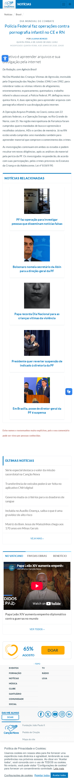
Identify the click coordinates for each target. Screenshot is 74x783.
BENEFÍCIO (60, 555)
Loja (44, 678)
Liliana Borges (39, 39)
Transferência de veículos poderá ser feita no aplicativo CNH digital (33, 485)
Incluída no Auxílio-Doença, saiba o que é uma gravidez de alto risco (33, 512)
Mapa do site (28, 739)
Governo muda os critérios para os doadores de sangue (34, 499)
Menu (64, 4)
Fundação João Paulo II (33, 725)
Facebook (41, 714)
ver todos (37, 629)
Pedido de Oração (31, 732)
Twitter (48, 714)
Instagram (62, 714)
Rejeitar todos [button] (42, 775)
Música (13, 683)
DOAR (10, 717)
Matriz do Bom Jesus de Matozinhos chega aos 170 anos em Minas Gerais (34, 526)
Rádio (45, 673)
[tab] (14, 555)
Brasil (18, 14)
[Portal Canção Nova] (9, 4)
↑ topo (37, 664)
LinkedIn (69, 714)
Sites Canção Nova (70, 4)
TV (43, 668)
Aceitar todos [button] (59, 775)
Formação (15, 673)
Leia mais (59, 768)
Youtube (55, 714)
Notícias (8, 14)
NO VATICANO (14, 555)
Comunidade (16, 699)
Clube (12, 689)
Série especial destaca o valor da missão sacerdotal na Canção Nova (30, 472)
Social (13, 704)
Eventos (14, 668)
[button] (5, 58)
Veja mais (37, 538)
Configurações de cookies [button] (18, 775)
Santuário (15, 694)
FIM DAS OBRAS (37, 555)
